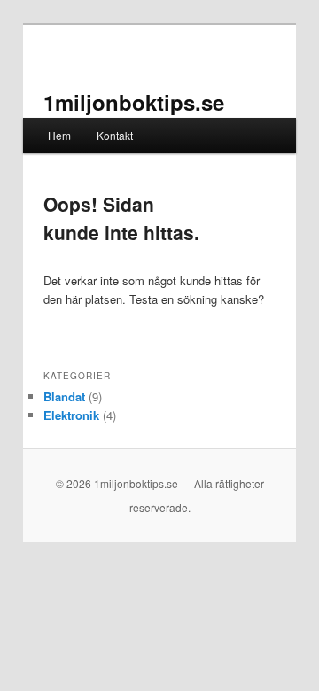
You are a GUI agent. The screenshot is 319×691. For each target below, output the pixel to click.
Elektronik (71, 415)
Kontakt (115, 135)
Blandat (64, 396)
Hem (59, 135)
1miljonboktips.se (133, 102)
